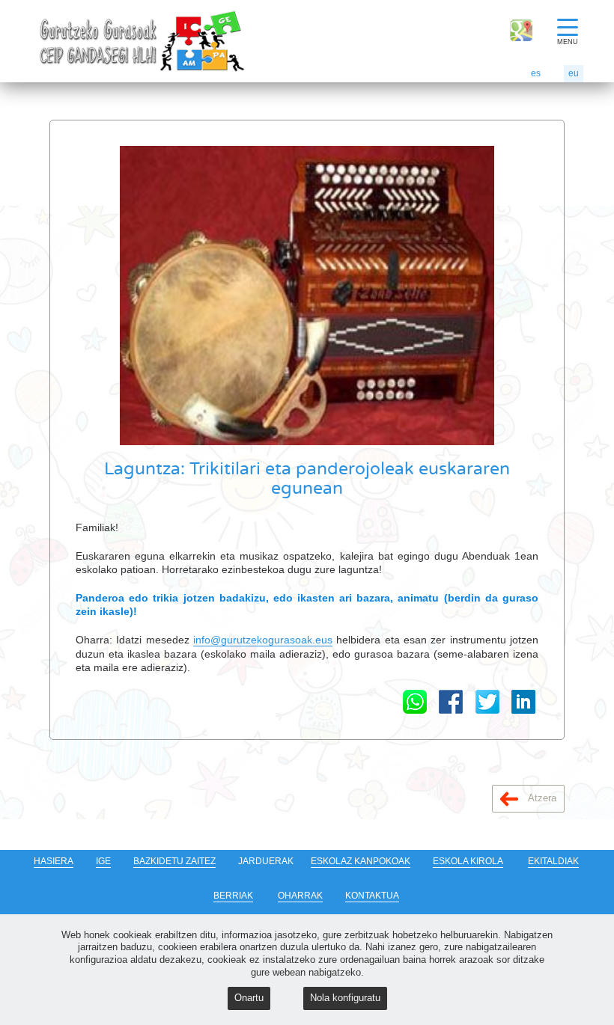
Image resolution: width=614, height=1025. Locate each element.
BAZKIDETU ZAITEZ (174, 861)
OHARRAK (300, 895)
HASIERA (53, 861)
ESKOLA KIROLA (468, 861)
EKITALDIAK (553, 861)
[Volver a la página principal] (64, 41)
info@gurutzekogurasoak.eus (262, 640)
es (536, 73)
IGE (103, 861)
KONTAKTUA (372, 895)
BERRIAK (233, 895)
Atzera (541, 798)
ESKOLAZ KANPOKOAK (360, 861)
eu (573, 73)
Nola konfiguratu (345, 997)
